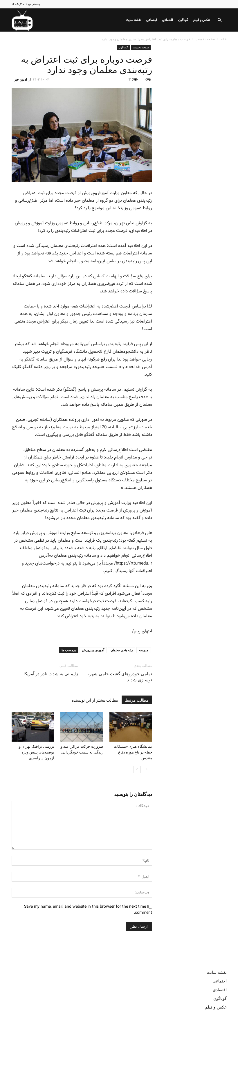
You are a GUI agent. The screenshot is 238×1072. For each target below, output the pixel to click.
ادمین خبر (20, 79)
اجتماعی (151, 20)
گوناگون (183, 20)
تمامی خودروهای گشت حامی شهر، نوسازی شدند (120, 676)
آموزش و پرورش (93, 650)
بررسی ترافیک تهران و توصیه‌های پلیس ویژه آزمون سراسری (36, 752)
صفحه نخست (205, 39)
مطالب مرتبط (137, 700)
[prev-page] (146, 769)
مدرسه (143, 650)
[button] (219, 20)
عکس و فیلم (201, 20)
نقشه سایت (133, 20)
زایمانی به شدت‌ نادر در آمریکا (51, 673)
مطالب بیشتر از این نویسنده (95, 700)
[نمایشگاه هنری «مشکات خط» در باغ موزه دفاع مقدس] (130, 726)
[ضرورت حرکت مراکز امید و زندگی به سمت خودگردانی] (81, 726)
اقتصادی (167, 20)
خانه (223, 39)
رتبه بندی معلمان (122, 650)
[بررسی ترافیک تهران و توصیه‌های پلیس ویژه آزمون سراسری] (33, 726)
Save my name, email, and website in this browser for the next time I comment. (88, 909)
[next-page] (137, 769)
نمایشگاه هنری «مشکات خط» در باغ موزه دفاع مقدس (133, 752)
